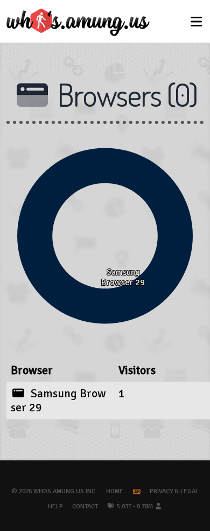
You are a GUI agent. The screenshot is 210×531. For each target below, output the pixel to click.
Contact (85, 506)
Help (55, 506)
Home (114, 491)
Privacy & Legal (174, 491)
